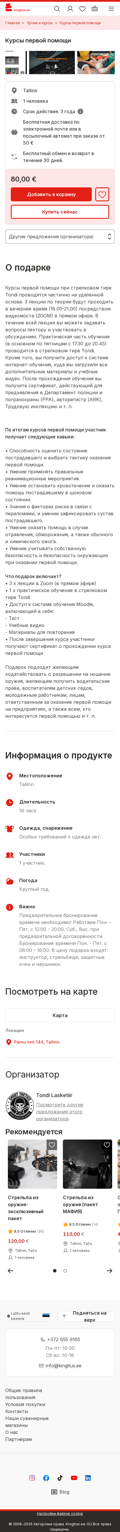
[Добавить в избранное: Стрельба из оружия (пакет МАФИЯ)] (106, 1145)
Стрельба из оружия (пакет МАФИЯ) (80, 1204)
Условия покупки (25, 1404)
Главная (12, 23)
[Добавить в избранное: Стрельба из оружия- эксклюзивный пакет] (52, 1145)
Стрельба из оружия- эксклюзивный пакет (25, 1208)
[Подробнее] (80, 111)
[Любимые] (82, 9)
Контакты (16, 1411)
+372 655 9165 (63, 1339)
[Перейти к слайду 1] (55, 1271)
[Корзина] (95, 9)
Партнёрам (18, 1439)
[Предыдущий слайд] (10, 1271)
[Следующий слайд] (109, 1271)
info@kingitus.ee (64, 1366)
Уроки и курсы (40, 23)
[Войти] (70, 9)
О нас (11, 1432)
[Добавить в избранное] (102, 194)
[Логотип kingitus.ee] (20, 9)
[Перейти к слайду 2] (65, 1271)
